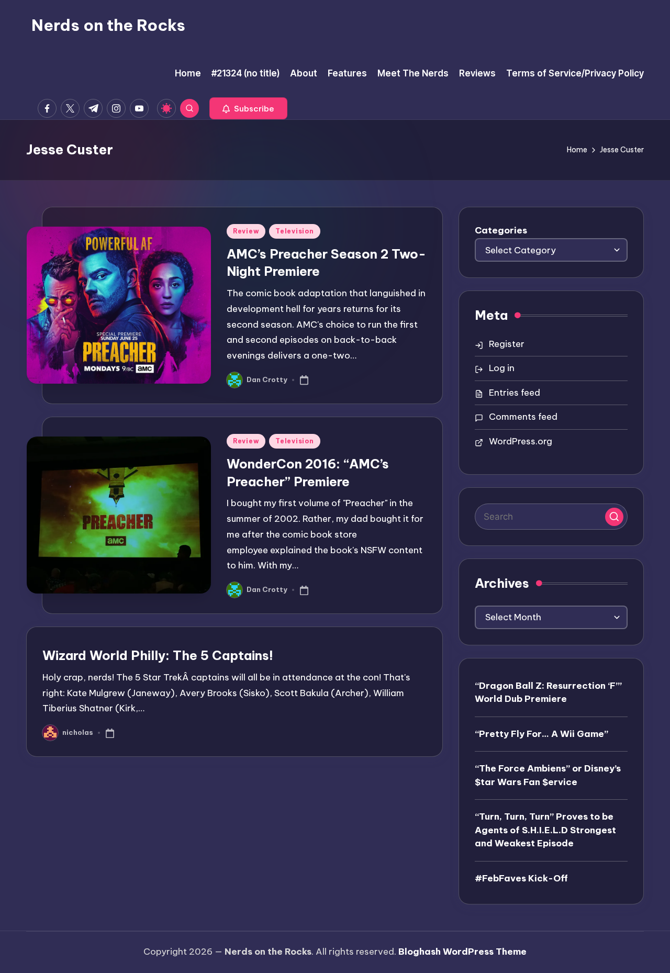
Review (246, 231)
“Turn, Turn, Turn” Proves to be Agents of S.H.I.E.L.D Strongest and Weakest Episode (545, 830)
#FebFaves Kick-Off (521, 878)
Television (294, 231)
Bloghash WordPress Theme (462, 951)
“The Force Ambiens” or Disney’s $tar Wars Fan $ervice (548, 775)
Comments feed (523, 416)
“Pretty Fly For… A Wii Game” (541, 734)
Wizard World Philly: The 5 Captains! (157, 655)
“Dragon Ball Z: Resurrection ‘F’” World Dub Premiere (548, 692)
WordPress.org (520, 441)
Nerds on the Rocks (108, 25)
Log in (502, 368)
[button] (248, 108)
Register (506, 344)
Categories (501, 230)
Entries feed (514, 392)
